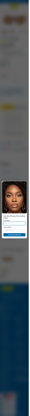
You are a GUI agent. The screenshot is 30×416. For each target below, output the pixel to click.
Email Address (7, 227)
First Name (6, 220)
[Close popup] (24, 183)
